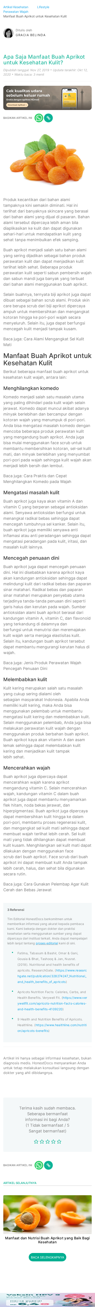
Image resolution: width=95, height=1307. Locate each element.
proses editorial (47, 943)
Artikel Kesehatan (16, 7)
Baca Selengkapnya (47, 1257)
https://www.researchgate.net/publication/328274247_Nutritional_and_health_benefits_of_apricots (52, 976)
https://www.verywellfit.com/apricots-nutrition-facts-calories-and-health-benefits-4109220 (52, 1003)
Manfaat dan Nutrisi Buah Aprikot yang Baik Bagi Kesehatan (47, 1240)
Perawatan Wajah (16, 11)
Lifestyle (43, 7)
